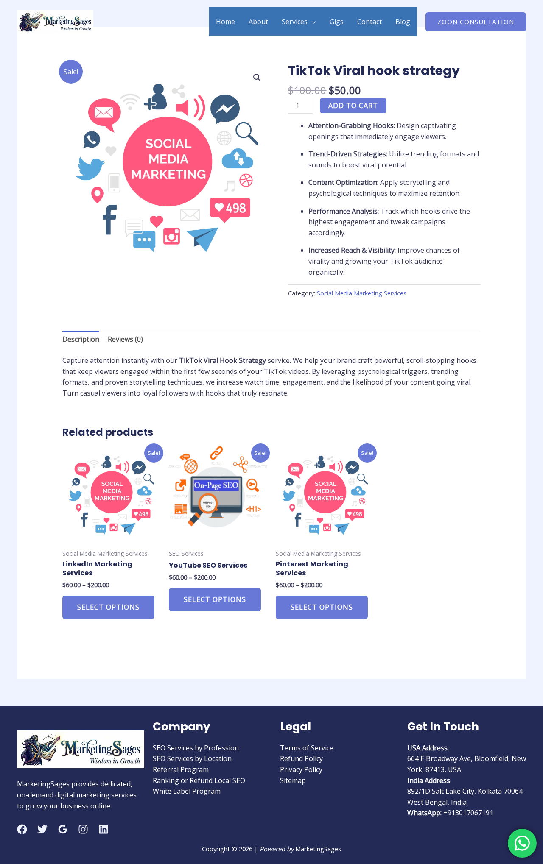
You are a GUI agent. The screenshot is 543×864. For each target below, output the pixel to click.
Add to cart (353, 105)
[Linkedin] (103, 829)
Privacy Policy (301, 769)
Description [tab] (80, 339)
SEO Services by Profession (196, 748)
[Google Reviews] (63, 829)
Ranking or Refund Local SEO (199, 780)
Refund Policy (301, 758)
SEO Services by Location (192, 758)
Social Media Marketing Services (361, 293)
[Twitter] (42, 829)
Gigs (337, 21)
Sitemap (293, 780)
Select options (108, 607)
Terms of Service (306, 748)
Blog (402, 21)
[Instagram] (83, 829)
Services (295, 21)
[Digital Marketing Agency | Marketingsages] (55, 20)
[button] (475, 21)
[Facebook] (22, 829)
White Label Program (187, 791)
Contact (369, 21)
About (258, 21)
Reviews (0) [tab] (125, 339)
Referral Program (181, 769)
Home (225, 21)
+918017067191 (468, 812)
